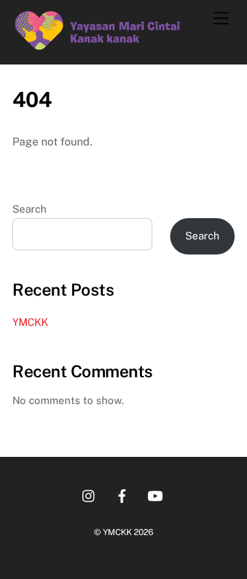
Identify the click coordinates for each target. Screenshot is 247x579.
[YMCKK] (98, 47)
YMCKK (30, 322)
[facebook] (122, 494)
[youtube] (155, 494)
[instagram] (89, 494)
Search (29, 209)
